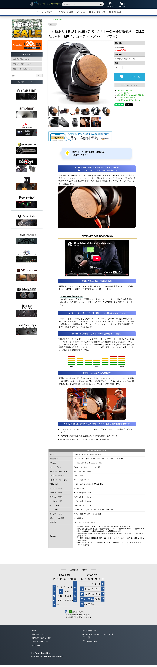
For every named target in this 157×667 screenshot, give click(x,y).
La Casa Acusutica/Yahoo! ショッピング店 (97, 634)
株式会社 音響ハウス (89, 630)
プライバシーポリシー (40, 641)
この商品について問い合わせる (128, 100)
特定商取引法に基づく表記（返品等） (131, 95)
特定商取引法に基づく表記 (41, 638)
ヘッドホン (52, 24)
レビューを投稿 (123, 93)
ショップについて (98, 12)
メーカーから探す (45, 12)
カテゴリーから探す (66, 12)
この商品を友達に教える (126, 97)
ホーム (50, 19)
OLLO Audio (58, 19)
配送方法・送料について (22, 64)
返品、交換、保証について (23, 69)
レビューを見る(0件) (124, 90)
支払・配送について (39, 634)
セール (82, 12)
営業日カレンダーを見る (129, 85)
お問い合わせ (117, 12)
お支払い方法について (21, 59)
